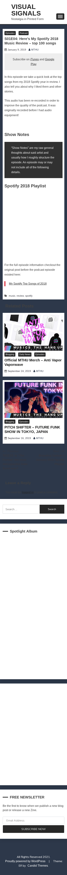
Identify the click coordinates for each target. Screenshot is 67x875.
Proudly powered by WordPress (25, 861)
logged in (28, 492)
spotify (29, 295)
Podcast (24, 33)
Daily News (24, 354)
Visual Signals (26, 10)
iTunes (34, 59)
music (12, 295)
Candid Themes (38, 865)
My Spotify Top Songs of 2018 (28, 283)
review (20, 295)
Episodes (10, 33)
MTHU (35, 49)
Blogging (10, 354)
